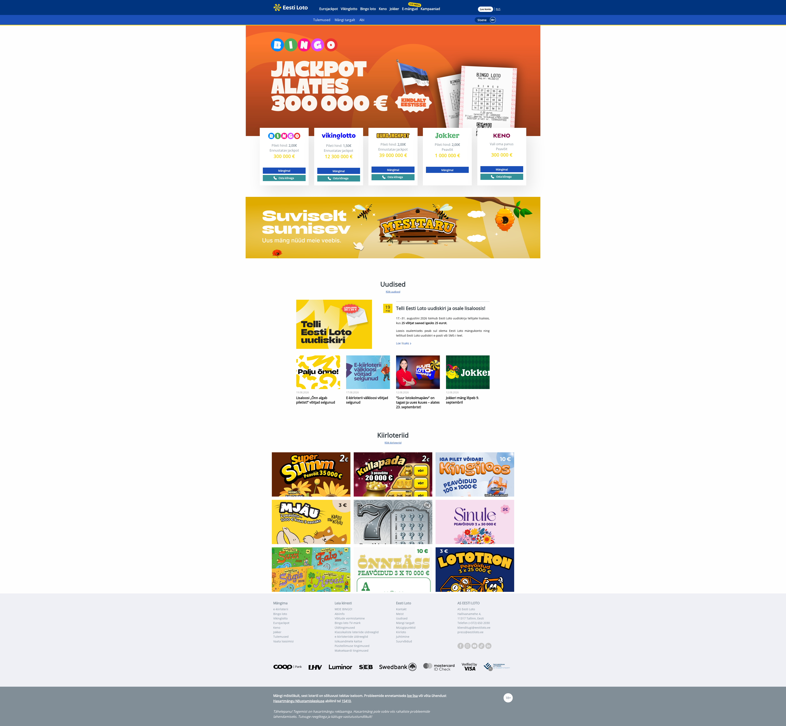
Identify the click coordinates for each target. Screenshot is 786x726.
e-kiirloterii (280, 609)
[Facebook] (460, 646)
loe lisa (412, 695)
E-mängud (410, 9)
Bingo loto (368, 9)
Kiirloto (401, 632)
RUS (498, 9)
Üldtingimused (345, 628)
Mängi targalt (345, 20)
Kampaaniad (430, 9)
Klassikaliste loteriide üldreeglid (357, 632)
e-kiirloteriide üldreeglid (351, 637)
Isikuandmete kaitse (348, 641)
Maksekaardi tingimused (351, 650)
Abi (361, 20)
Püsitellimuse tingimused (352, 646)
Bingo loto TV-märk (347, 623)
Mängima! (284, 170)
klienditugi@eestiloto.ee (473, 628)
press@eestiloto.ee (470, 632)
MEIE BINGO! (343, 609)
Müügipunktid (406, 628)
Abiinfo (339, 614)
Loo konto (485, 9)
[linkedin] (488, 646)
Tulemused (321, 20)
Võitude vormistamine (350, 618)
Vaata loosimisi (283, 641)
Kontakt (401, 609)
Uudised (402, 618)
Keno (383, 9)
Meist (400, 614)
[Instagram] (467, 646)
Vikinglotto (349, 9)
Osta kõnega (286, 178)
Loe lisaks (403, 343)
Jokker (394, 9)
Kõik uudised (393, 291)
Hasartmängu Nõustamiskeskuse (298, 701)
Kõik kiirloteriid (393, 442)
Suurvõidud (404, 641)
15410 (346, 701)
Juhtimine (402, 637)
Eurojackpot (328, 9)
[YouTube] (474, 646)
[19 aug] (334, 324)
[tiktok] (481, 646)
